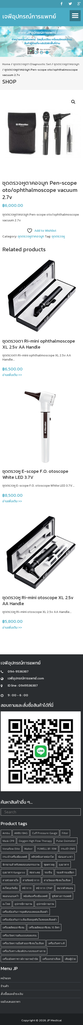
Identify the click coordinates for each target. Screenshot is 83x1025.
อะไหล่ (6, 904)
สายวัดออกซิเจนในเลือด (57, 880)
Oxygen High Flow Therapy (35, 841)
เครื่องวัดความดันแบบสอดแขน (20, 935)
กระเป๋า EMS (68, 848)
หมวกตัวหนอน (65, 888)
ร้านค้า (5, 986)
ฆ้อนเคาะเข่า (65, 856)
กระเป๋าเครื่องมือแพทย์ (15, 856)
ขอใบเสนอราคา (10, 1001)
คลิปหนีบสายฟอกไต (42, 856)
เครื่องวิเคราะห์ (56, 943)
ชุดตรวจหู (58, 236)
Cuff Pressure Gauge (44, 833)
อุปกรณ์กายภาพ (45, 904)
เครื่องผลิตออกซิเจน (13, 927)
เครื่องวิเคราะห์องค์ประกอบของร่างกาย (24, 951)
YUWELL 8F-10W (46, 848)
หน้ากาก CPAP (44, 888)
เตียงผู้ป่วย (70, 959)
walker (28, 848)
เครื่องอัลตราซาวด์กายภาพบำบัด (20, 959)
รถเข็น (48, 872)
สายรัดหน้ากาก (31, 880)
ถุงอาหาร (64, 864)
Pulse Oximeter (66, 841)
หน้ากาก (27, 888)
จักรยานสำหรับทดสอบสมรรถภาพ (21, 864)
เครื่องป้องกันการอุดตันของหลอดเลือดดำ (25, 911)
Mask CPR (8, 841)
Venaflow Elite (11, 848)
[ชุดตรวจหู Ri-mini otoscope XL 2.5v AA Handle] (41, 552)
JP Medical (54, 1020)
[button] (73, 102)
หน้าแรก (6, 978)
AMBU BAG (21, 833)
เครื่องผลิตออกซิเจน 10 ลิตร (44, 927)
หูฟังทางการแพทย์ (61, 896)
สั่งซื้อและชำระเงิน (12, 994)
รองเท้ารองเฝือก (65, 872)
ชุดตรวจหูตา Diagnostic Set (32, 64)
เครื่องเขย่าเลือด (51, 959)
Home (6, 64)
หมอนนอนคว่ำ (11, 896)
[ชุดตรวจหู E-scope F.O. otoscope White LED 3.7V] (41, 426)
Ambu (6, 833)
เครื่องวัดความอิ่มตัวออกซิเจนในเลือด (23, 943)
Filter (65, 833)
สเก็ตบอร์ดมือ (10, 888)
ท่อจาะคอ (35, 872)
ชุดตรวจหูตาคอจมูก (66, 64)
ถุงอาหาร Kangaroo (14, 872)
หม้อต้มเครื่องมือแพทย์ (35, 896)
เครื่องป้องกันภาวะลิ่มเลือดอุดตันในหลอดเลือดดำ (30, 919)
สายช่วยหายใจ (10, 880)
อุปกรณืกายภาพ (23, 904)
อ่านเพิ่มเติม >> (12, 374)
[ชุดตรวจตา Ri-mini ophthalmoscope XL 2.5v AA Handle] (41, 296)
